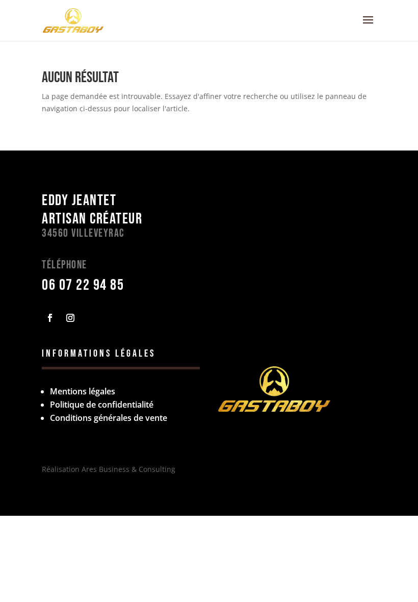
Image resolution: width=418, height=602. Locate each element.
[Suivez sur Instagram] (70, 318)
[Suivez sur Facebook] (50, 318)
